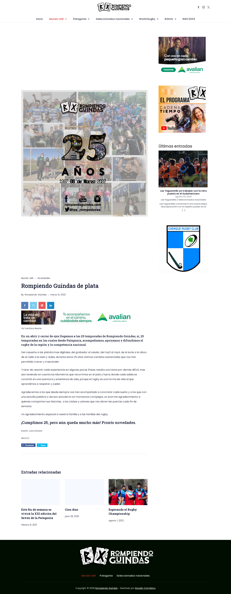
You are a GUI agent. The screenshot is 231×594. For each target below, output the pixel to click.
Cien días (71, 509)
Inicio (39, 19)
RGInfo (169, 19)
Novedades (44, 278)
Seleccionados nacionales (113, 19)
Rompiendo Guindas (106, 588)
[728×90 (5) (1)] (78, 323)
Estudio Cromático (145, 588)
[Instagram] (203, 7)
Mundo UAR (56, 19)
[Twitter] (208, 7)
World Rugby (147, 19)
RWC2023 (189, 19)
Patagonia (79, 19)
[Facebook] (198, 7)
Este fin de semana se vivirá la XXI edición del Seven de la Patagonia (39, 514)
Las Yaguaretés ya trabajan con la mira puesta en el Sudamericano (183, 192)
